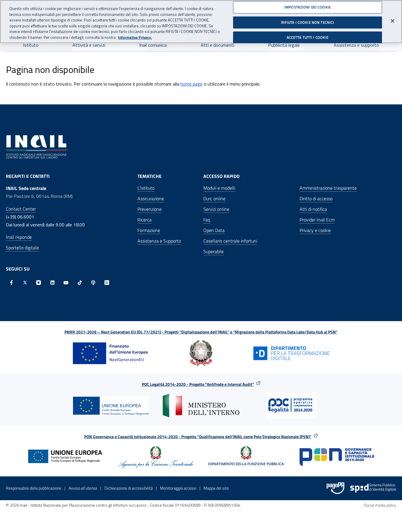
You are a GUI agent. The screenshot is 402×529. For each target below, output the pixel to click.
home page (191, 83)
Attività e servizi (88, 45)
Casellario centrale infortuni (230, 240)
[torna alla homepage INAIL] (37, 146)
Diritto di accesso (316, 198)
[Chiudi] (392, 20)
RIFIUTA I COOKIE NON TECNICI (307, 22)
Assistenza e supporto (356, 45)
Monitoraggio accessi (178, 488)
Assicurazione (150, 198)
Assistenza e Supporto (159, 240)
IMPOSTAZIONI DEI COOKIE (307, 7)
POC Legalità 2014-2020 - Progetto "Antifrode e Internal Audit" (198, 384)
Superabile (213, 251)
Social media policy (380, 505)
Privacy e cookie (315, 230)
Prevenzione (149, 209)
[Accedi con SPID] (373, 488)
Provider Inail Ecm (317, 219)
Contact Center (21, 208)
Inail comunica (153, 45)
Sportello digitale (22, 247)
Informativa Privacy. (135, 37)
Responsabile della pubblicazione (33, 488)
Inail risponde (19, 237)
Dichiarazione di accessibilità (128, 488)
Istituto (31, 45)
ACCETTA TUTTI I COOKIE (308, 37)
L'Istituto (146, 187)
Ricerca (144, 219)
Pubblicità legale (284, 45)
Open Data (214, 230)
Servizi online (216, 209)
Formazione (148, 230)
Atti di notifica (313, 209)
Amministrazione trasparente (328, 187)
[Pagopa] (335, 488)
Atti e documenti (217, 45)
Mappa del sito (216, 488)
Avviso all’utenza (83, 488)
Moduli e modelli (219, 187)
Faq (206, 219)
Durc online (214, 198)
